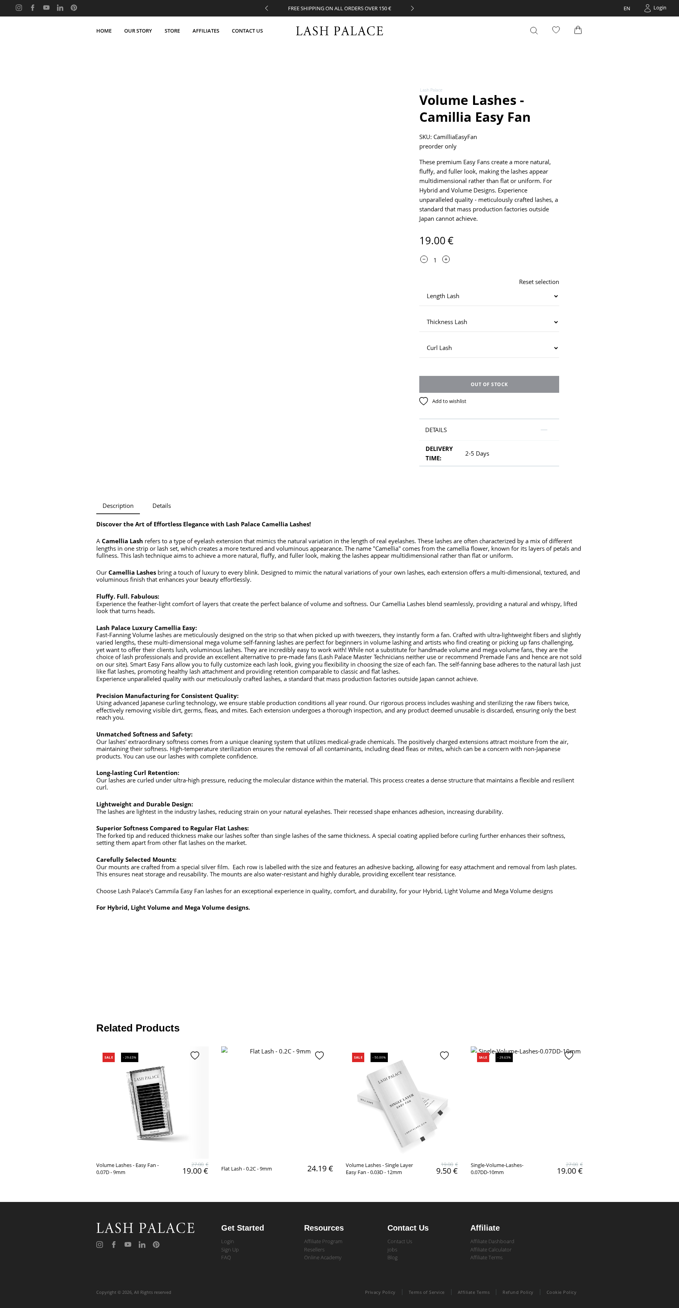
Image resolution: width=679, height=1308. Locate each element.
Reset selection (539, 282)
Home (104, 30)
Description (118, 505)
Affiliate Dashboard (492, 1241)
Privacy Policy (380, 1292)
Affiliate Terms (486, 1257)
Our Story (138, 30)
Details (161, 505)
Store (172, 30)
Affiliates (206, 30)
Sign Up (230, 1249)
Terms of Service (427, 1292)
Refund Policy (518, 1292)
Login (227, 1241)
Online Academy (322, 1257)
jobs (392, 1249)
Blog (392, 1257)
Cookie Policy (562, 1292)
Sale (109, 1057)
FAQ (226, 1257)
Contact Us (247, 30)
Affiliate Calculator (491, 1249)
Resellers (314, 1249)
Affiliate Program (323, 1241)
